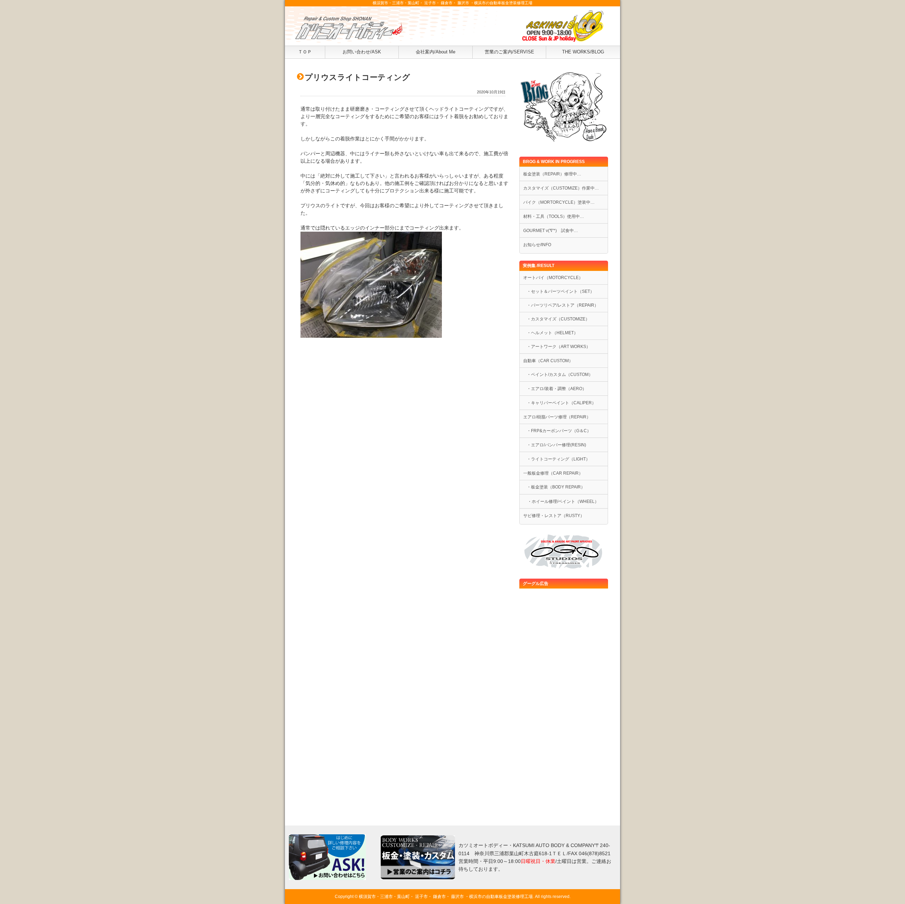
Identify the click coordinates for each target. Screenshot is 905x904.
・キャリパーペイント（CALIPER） (561, 402)
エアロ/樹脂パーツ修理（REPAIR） (557, 417)
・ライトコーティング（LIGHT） (558, 459)
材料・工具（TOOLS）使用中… (553, 216)
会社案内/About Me (435, 51)
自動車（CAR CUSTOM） (548, 360)
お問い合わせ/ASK (362, 51)
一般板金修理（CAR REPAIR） (553, 473)
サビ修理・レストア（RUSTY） (553, 515)
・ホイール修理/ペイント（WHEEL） (561, 501)
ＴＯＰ (305, 51)
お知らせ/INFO (537, 244)
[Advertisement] (403, 398)
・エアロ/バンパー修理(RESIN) (556, 444)
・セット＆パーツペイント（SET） (560, 291)
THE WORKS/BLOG (583, 51)
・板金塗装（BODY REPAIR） (556, 487)
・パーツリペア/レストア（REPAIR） (563, 305)
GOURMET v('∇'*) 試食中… (550, 230)
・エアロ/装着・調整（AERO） (556, 388)
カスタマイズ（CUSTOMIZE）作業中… (561, 188)
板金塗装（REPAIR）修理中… (552, 174)
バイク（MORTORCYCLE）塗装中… (559, 202)
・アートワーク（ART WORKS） (558, 346)
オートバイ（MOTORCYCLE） (553, 277)
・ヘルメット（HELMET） (552, 332)
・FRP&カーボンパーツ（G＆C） (559, 430)
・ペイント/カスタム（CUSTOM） (560, 374)
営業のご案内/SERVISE (509, 51)
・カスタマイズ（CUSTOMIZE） (558, 319)
